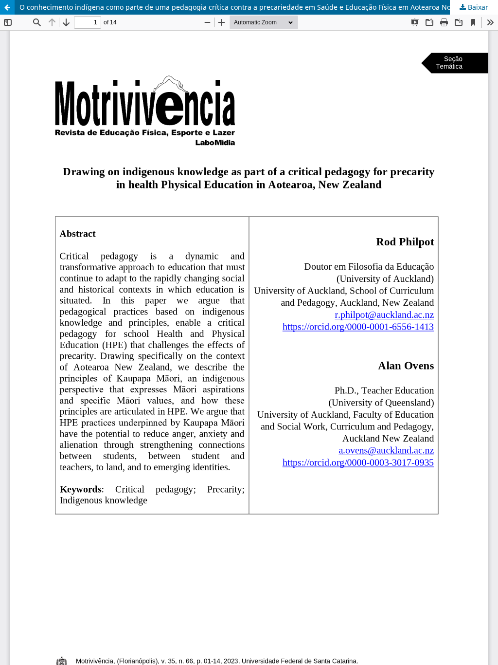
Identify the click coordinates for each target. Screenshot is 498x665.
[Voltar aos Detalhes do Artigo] (7, 7)
